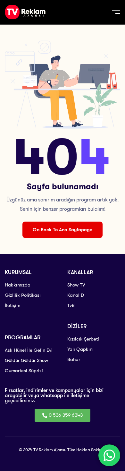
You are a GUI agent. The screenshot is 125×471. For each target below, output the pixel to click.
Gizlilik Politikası (23, 295)
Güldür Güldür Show (26, 360)
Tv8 (71, 305)
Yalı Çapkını (80, 349)
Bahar (73, 359)
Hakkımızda (17, 285)
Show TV (76, 285)
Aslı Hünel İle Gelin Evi (29, 350)
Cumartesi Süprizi (24, 370)
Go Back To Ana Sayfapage (62, 229)
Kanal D (75, 295)
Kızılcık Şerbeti (83, 339)
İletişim (12, 305)
